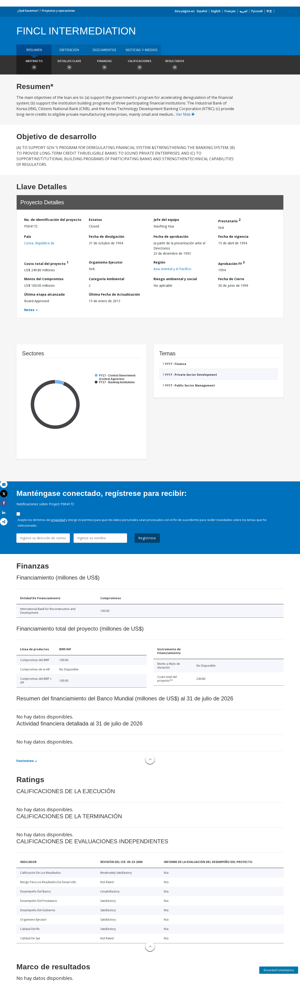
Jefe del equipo (166, 219)
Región (159, 262)
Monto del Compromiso (44, 279)
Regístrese (147, 538)
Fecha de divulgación (106, 236)
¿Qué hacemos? (28, 11)
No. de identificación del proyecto (52, 219)
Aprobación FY (231, 263)
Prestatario (229, 220)
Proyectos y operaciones (58, 11)
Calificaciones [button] (139, 61)
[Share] (3, 503)
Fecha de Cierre (231, 279)
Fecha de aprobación (171, 236)
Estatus (95, 219)
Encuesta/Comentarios (279, 970)
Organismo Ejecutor (106, 262)
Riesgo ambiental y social (175, 279)
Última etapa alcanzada (44, 294)
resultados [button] (174, 61)
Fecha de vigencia (233, 236)
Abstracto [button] (34, 61)
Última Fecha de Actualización (114, 294)
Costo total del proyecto (46, 263)
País (27, 236)
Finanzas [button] (104, 61)
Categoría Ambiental (106, 279)
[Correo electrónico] (3, 484)
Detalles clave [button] (69, 61)
